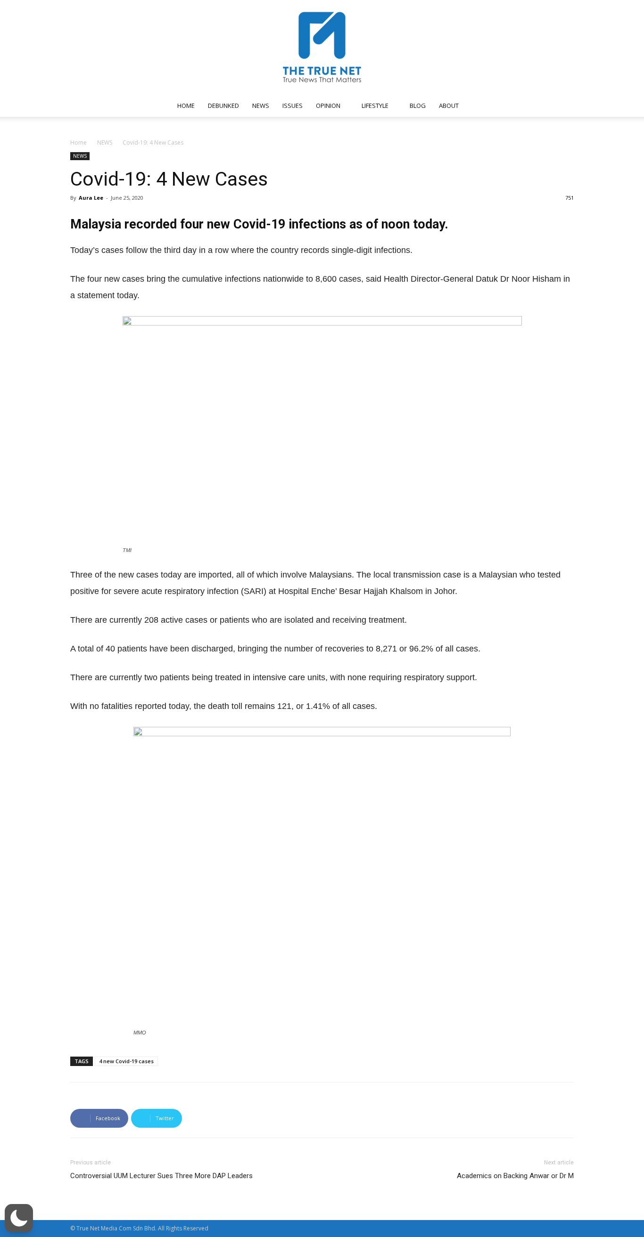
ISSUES (292, 105)
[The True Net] (322, 47)
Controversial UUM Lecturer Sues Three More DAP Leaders (161, 1176)
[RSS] (511, 105)
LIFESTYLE (375, 105)
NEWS (260, 105)
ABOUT (449, 105)
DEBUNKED (223, 105)
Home (78, 142)
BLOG (418, 105)
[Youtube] (542, 105)
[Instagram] (495, 105)
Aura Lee (91, 197)
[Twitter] (526, 105)
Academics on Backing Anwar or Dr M (515, 1176)
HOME (186, 105)
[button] (562, 106)
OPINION (328, 105)
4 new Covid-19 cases (126, 1061)
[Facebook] (479, 105)
